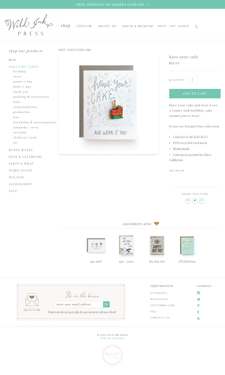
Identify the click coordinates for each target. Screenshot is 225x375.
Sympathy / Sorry (26, 127)
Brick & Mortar (137, 26)
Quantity (177, 80)
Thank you (20, 91)
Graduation (21, 112)
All (15, 142)
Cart (172, 26)
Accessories (20, 184)
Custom (84, 26)
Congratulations (25, 106)
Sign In (162, 26)
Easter (17, 76)
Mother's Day (23, 81)
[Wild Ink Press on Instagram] (198, 293)
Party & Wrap (21, 163)
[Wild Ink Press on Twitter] (198, 299)
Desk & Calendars (25, 157)
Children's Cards (25, 137)
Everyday (20, 132)
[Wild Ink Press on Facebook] (198, 312)
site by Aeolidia (112, 338)
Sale (13, 191)
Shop (66, 25)
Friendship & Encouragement (35, 122)
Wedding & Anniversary (31, 96)
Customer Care (162, 305)
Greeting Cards (24, 67)
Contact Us (160, 317)
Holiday (16, 177)
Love (16, 117)
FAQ (153, 311)
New (12, 60)
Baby (16, 101)
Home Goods (21, 170)
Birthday (19, 71)
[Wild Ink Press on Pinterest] (198, 305)
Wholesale (159, 299)
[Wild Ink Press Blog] (198, 318)
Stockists (158, 293)
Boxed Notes (21, 150)
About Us (107, 26)
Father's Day (22, 86)
